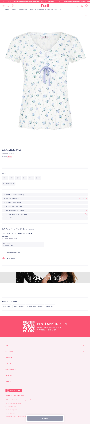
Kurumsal (9, 357)
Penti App (8, 375)
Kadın (14, 9)
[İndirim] (12, 5)
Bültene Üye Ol (15, 390)
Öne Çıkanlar (10, 351)
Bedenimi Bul (10, 183)
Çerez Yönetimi (10, 413)
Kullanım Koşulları (11, 410)
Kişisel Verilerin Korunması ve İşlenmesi (18, 400)
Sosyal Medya (10, 369)
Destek (8, 363)
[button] (41, 144)
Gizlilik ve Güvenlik (11, 406)
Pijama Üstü (40, 9)
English (8, 381)
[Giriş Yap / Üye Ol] (82, 5)
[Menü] (3, 5)
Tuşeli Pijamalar (19, 306)
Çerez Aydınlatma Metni (13, 403)
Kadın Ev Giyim (23, 9)
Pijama (32, 9)
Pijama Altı (6, 306)
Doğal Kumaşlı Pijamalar (35, 306)
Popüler (8, 345)
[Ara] (8, 5)
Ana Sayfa (7, 9)
